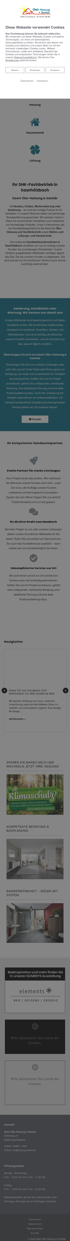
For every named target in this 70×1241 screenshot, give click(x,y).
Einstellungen (35, 70)
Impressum (42, 80)
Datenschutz (26, 80)
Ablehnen (15, 70)
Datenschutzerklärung (25, 57)
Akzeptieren (55, 70)
